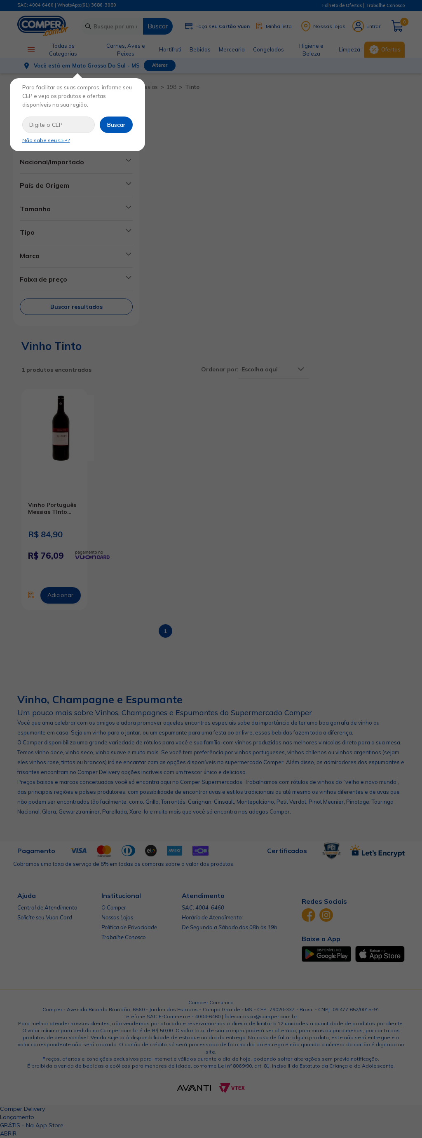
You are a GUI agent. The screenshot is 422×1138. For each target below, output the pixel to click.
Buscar (116, 124)
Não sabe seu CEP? (46, 140)
